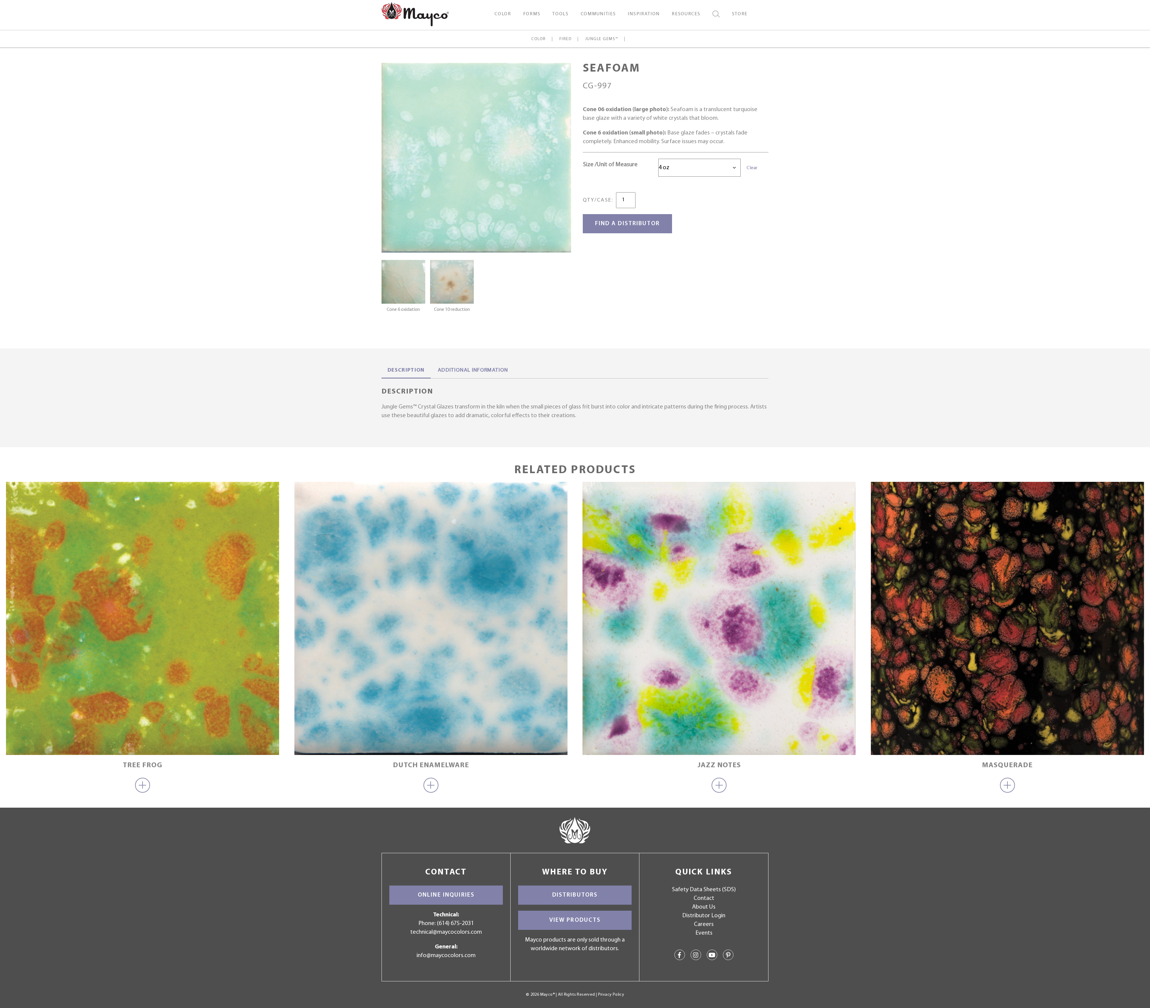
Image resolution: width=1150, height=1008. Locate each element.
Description (406, 370)
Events (703, 933)
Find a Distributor (627, 224)
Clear (752, 168)
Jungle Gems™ (601, 39)
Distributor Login (703, 916)
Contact (704, 898)
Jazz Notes (719, 765)
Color (538, 39)
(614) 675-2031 (455, 924)
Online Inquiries (446, 895)
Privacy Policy (611, 994)
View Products (575, 920)
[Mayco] (415, 14)
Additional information (473, 370)
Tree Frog (142, 765)
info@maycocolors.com (446, 956)
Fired (565, 39)
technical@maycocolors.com (446, 932)
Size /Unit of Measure (610, 165)
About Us (703, 907)
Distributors (575, 895)
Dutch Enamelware (431, 765)
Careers (704, 924)
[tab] (406, 371)
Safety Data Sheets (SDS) (704, 890)
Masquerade (1007, 765)
